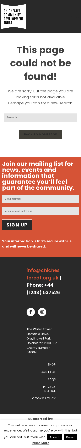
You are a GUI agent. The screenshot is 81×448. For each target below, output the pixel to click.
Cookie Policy (44, 398)
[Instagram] (42, 312)
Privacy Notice (49, 389)
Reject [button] (70, 437)
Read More (40, 443)
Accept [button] (54, 437)
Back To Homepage (40, 134)
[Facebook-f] (31, 312)
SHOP (52, 364)
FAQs (52, 379)
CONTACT (48, 372)
